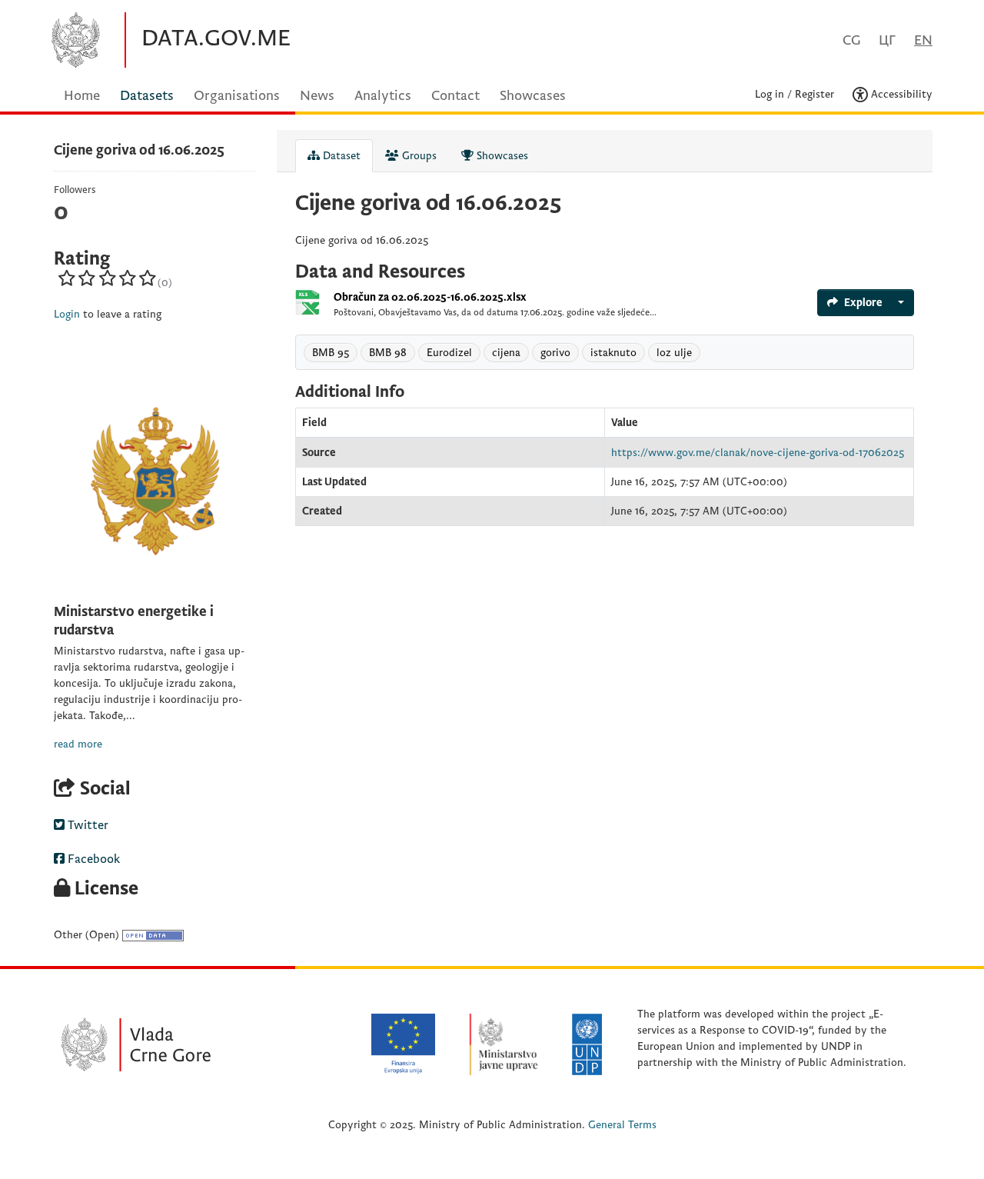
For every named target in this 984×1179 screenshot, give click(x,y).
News (317, 96)
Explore (863, 302)
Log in (769, 94)
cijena (506, 352)
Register (814, 94)
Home (82, 96)
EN (923, 40)
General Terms (622, 1124)
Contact (455, 96)
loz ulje (674, 352)
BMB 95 (330, 352)
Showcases (533, 96)
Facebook (92, 859)
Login (67, 314)
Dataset (340, 155)
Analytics (382, 96)
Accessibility (900, 94)
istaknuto (613, 352)
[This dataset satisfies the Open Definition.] (153, 934)
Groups (418, 155)
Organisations (237, 96)
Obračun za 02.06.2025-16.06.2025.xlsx (430, 297)
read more (78, 744)
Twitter (86, 825)
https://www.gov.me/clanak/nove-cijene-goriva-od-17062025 (757, 452)
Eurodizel (449, 352)
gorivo (555, 352)
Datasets (147, 96)
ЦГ (887, 40)
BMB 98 (388, 352)
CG (851, 40)
